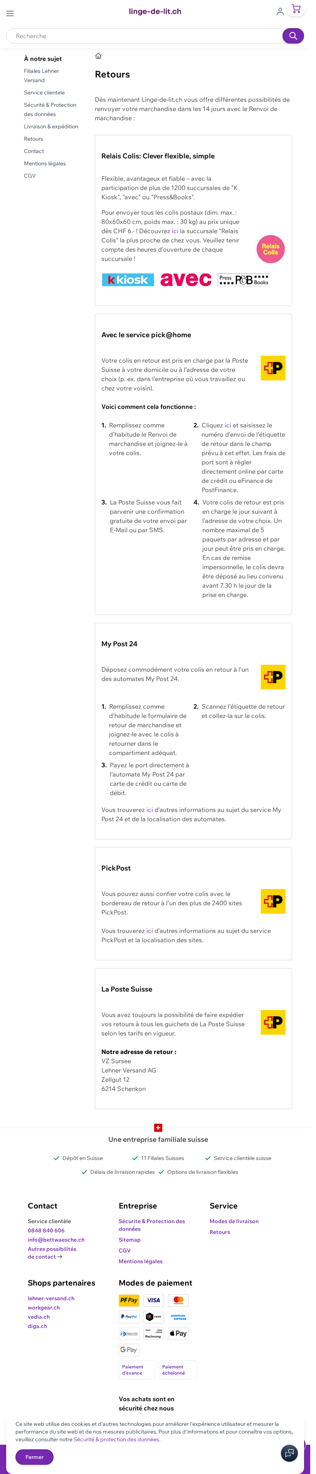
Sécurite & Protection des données (152, 1225)
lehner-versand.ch (51, 1298)
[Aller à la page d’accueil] (98, 55)
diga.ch (37, 1326)
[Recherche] (293, 36)
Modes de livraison (234, 1221)
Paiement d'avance (132, 1370)
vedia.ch (39, 1316)
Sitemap (130, 1239)
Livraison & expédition (51, 126)
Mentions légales (45, 163)
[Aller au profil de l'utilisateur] (282, 11)
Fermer (34, 1457)
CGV (30, 175)
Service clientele (44, 92)
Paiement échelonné (173, 1370)
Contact (34, 151)
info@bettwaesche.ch (56, 1239)
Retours (33, 138)
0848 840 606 (46, 1230)
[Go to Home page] (155, 11)
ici (175, 231)
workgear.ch (44, 1307)
